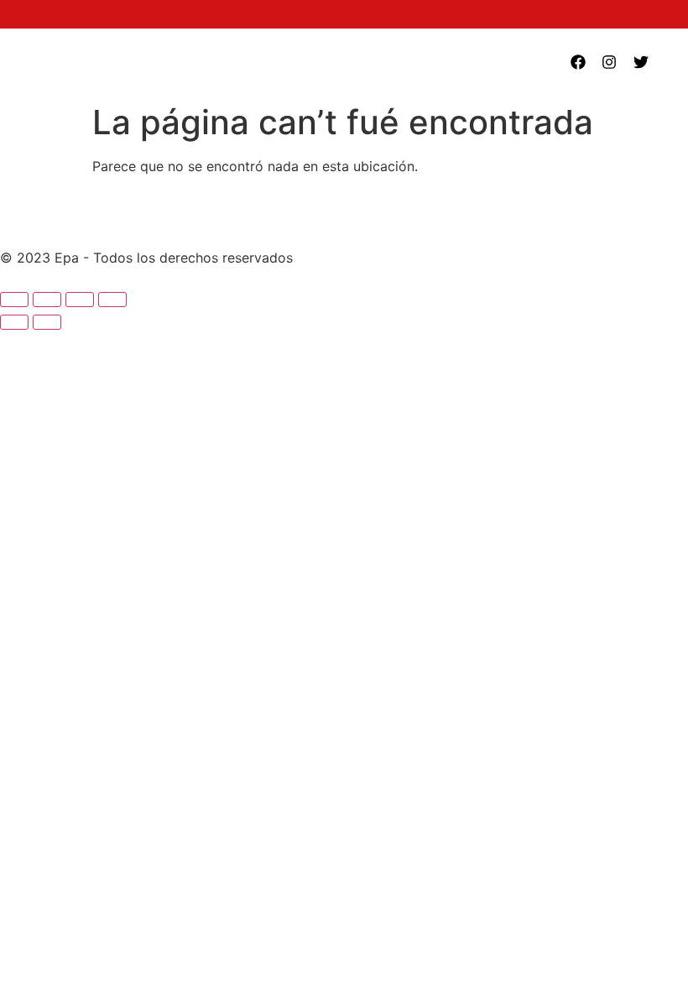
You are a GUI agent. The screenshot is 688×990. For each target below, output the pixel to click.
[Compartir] (79, 299)
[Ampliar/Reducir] (14, 299)
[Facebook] (578, 62)
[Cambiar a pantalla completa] (47, 299)
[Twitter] (641, 62)
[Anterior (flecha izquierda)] (14, 322)
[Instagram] (609, 62)
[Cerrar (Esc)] (112, 299)
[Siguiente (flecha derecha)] (47, 322)
